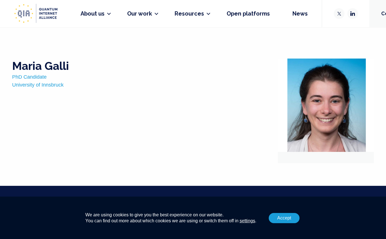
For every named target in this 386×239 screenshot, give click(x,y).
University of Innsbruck (38, 85)
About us (93, 13)
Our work (139, 13)
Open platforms (248, 13)
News (300, 13)
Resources (189, 13)
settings (247, 220)
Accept (284, 218)
